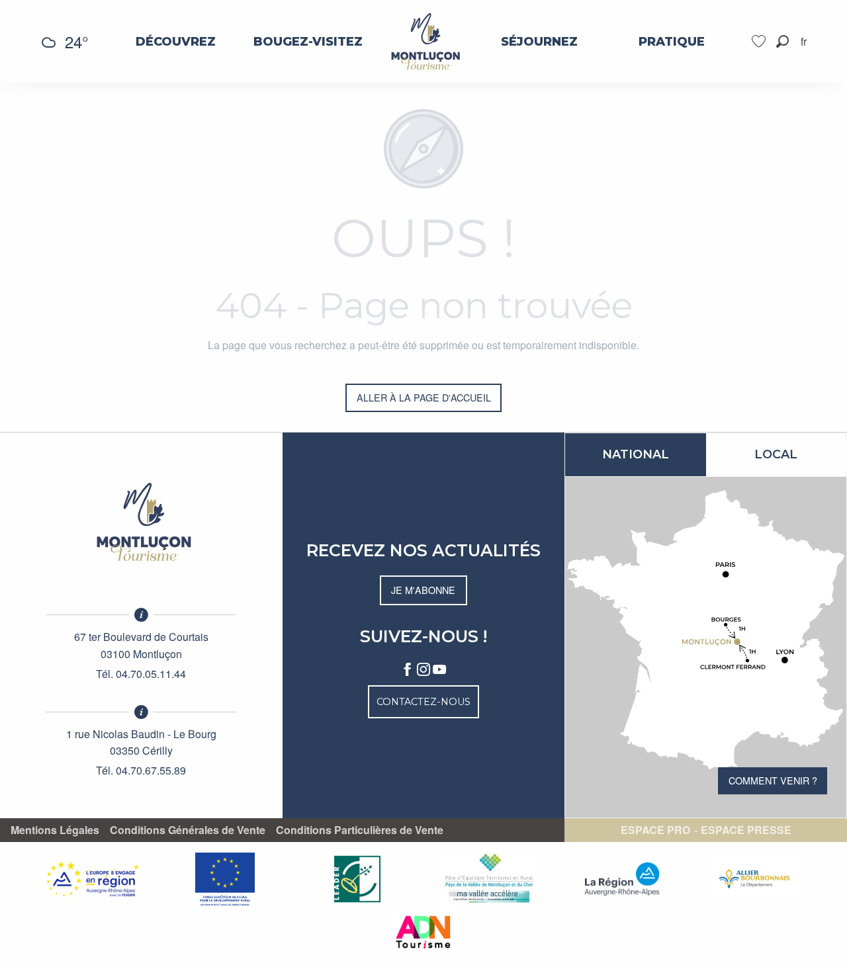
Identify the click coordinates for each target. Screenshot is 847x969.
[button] (782, 41)
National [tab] (635, 454)
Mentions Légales (55, 830)
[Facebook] (408, 670)
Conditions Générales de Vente (187, 830)
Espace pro (655, 830)
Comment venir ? (773, 780)
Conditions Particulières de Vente (359, 830)
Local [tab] (775, 454)
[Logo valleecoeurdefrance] (141, 521)
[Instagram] (423, 670)
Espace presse (746, 830)
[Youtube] (439, 670)
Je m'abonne (423, 590)
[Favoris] (760, 41)
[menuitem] (176, 42)
